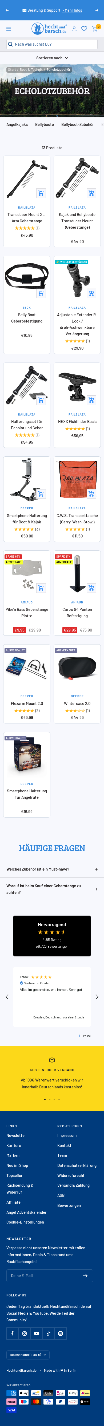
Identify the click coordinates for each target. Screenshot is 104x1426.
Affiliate (13, 1202)
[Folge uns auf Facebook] (12, 1333)
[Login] (74, 29)
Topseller (14, 1175)
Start (12, 69)
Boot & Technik (31, 69)
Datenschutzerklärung (77, 1165)
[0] (84, 29)
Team (62, 1155)
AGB (61, 1195)
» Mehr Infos (72, 10)
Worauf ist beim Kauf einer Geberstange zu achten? (43, 889)
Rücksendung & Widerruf (19, 1188)
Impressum (67, 1135)
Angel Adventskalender (26, 1212)
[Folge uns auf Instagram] (24, 1333)
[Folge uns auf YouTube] (36, 1333)
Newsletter (16, 1135)
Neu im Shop (17, 1165)
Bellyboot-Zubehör (77, 124)
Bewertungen (69, 1205)
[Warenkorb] (95, 29)
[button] (7, 997)
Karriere (13, 1145)
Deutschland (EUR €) (25, 1355)
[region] (52, 997)
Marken (12, 1155)
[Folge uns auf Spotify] (60, 1333)
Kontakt (64, 1145)
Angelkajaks (17, 124)
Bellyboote (44, 124)
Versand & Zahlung (73, 1185)
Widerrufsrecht (71, 1175)
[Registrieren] (85, 1276)
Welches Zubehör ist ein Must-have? (37, 869)
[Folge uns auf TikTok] (48, 1333)
